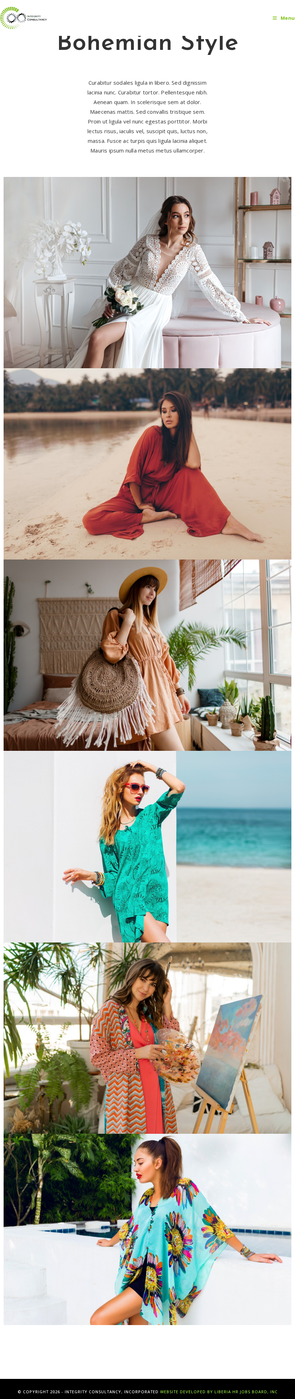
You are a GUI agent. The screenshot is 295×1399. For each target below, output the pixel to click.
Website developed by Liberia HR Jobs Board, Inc (219, 1391)
